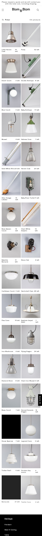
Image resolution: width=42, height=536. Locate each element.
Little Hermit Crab (6, 50)
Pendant (7, 524)
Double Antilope (27, 80)
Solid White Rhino (8, 168)
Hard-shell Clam (27, 291)
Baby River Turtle (27, 198)
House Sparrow (7, 441)
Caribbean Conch (8, 291)
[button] (2, 9)
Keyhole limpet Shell (27, 321)
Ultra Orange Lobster (6, 199)
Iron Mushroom (7, 351)
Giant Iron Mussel (28, 381)
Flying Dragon (26, 351)
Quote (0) (40, 400)
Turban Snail (6, 470)
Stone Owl (25, 260)
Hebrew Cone (26, 139)
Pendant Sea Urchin (26, 471)
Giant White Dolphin (25, 230)
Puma (23, 49)
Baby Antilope (26, 110)
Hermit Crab (25, 168)
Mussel (4, 139)
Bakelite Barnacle (5, 261)
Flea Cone (5, 320)
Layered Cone (26, 441)
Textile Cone (26, 501)
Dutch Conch (7, 80)
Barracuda (5, 501)
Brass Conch (6, 410)
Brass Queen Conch (6, 230)
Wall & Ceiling (10, 530)
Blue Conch (6, 110)
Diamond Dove (7, 381)
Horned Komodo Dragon (27, 411)
